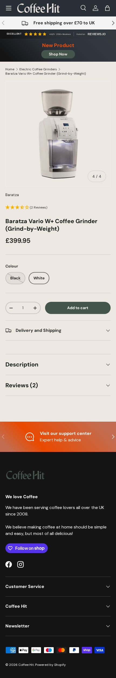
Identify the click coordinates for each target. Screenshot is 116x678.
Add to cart (77, 307)
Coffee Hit (26, 665)
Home (9, 69)
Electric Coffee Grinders (38, 69)
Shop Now (58, 54)
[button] (107, 8)
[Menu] (9, 8)
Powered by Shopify (50, 665)
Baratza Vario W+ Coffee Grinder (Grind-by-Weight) (45, 73)
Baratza (12, 194)
